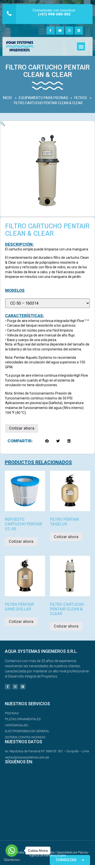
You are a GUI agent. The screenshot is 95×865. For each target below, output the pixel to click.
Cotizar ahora (21, 428)
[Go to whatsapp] (12, 850)
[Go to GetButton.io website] (11, 860)
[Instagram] (69, 30)
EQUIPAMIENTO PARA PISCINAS (43, 98)
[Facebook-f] (51, 30)
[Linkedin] (79, 30)
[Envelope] (60, 30)
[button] (81, 46)
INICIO (7, 98)
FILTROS (80, 98)
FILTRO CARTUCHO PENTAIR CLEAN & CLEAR (48, 103)
